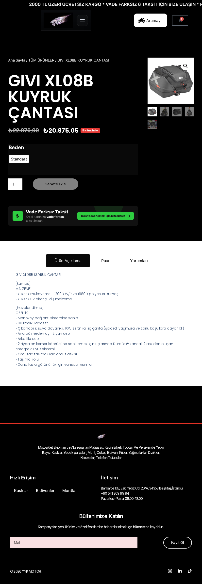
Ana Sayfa (16, 60)
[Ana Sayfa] (58, 20)
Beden (16, 147)
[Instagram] (170, 571)
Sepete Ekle (55, 184)
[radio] (19, 159)
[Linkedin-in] (180, 571)
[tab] (68, 260)
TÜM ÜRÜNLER (41, 60)
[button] (185, 66)
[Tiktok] (189, 571)
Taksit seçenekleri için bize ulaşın (106, 215)
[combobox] (150, 20)
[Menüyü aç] (82, 20)
